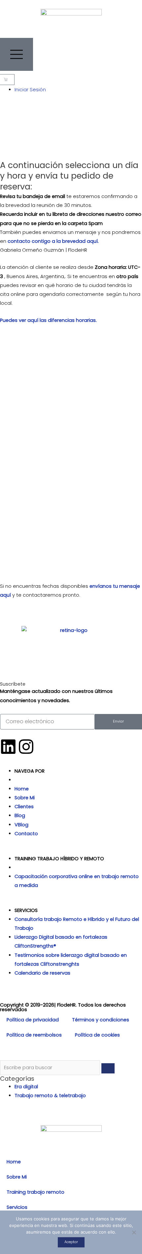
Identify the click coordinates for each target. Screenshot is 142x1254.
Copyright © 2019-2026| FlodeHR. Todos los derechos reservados (63, 1007)
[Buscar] (108, 1068)
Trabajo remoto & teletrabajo (50, 1095)
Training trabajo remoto (35, 1192)
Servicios (17, 1207)
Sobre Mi (17, 1177)
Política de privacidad (33, 1019)
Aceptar (71, 1242)
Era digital (26, 1086)
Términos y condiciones (100, 1019)
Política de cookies (97, 1035)
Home (14, 1161)
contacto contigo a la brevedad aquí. (53, 241)
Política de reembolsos (34, 1035)
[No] (133, 1232)
